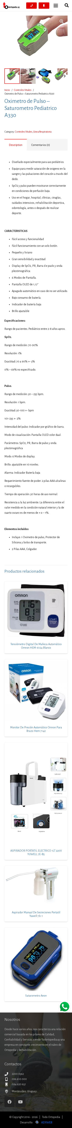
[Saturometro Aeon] (36, 959)
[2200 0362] (8, 1074)
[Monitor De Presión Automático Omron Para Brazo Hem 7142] (36, 691)
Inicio (7, 90)
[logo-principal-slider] (11, 5)
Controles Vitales (22, 90)
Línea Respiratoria (42, 131)
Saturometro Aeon (36, 995)
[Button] (31, 5)
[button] (55, 5)
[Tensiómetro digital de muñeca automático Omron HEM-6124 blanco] (36, 611)
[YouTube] (20, 1102)
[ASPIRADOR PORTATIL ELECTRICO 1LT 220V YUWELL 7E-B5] (36, 794)
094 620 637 (19, 1084)
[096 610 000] (8, 1079)
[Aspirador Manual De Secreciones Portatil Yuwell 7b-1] (36, 887)
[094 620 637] (8, 1084)
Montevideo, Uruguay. (24, 1091)
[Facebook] (9, 1102)
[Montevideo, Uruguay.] (8, 1091)
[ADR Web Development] (37, 1122)
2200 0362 (18, 1073)
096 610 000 (19, 1079)
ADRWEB (46, 1122)
